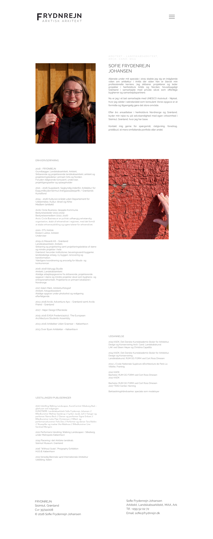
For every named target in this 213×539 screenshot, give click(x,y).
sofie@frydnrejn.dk (147, 513)
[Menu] (172, 16)
